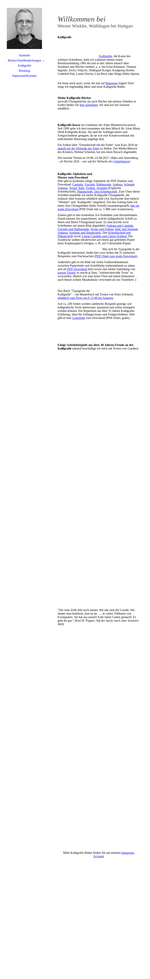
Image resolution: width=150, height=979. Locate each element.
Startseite (24, 55)
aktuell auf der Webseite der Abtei (78, 148)
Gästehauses (121, 161)
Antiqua (117, 184)
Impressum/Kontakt (24, 75)
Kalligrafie (24, 65)
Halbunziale (103, 184)
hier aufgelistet (89, 105)
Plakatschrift (84, 191)
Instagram (111, 83)
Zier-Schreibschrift (105, 191)
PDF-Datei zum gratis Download (115, 256)
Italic (82, 188)
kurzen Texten (66, 272)
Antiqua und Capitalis (119, 225)
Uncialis (90, 184)
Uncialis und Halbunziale (73, 229)
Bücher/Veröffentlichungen (24, 60)
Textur (73, 188)
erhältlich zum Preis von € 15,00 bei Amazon (85, 298)
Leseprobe (78, 318)
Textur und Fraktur (101, 229)
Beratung (24, 70)
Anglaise (101, 188)
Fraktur (90, 188)
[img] (24, 28)
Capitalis (77, 184)
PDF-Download (77, 269)
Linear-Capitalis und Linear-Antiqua (104, 236)
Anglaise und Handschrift (85, 232)
